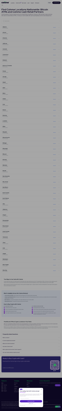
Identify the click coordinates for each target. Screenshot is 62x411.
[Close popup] (41, 389)
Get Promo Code (31, 401)
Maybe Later (31, 403)
